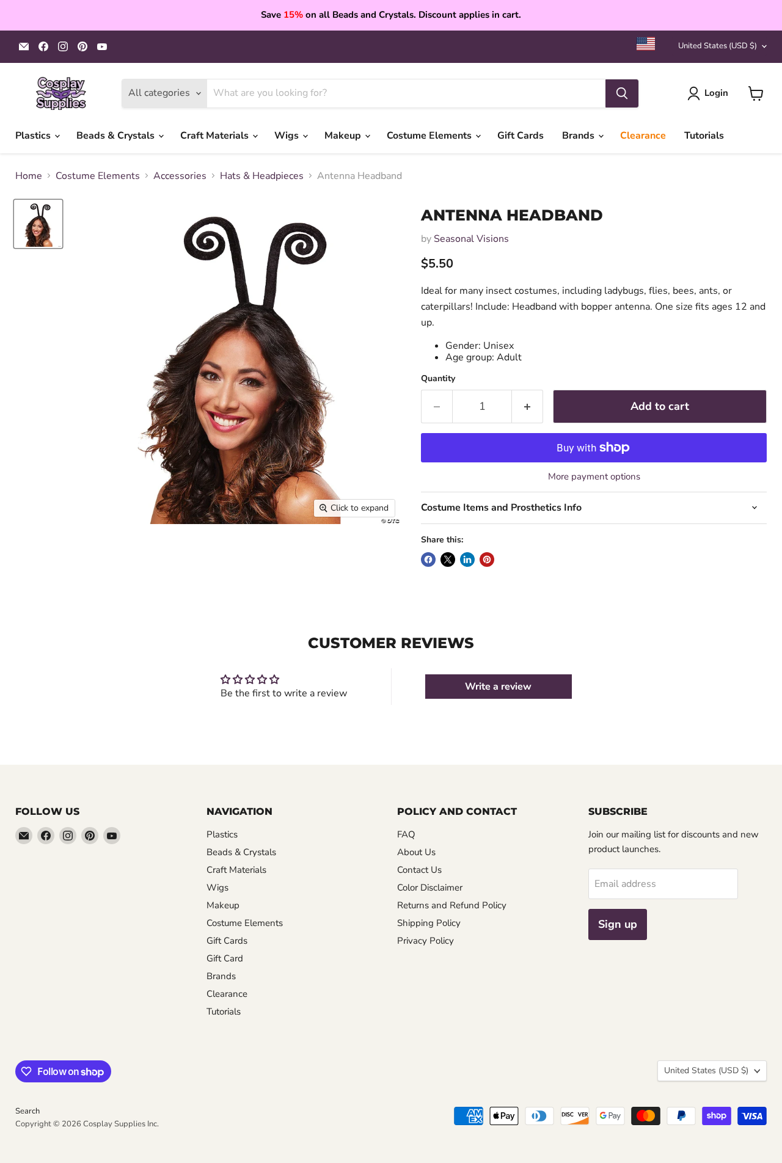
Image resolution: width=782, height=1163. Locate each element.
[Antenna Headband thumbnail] (38, 224)
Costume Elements (430, 135)
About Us (416, 852)
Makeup (344, 135)
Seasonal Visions (471, 239)
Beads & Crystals (116, 135)
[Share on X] (447, 559)
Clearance (643, 135)
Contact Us (419, 870)
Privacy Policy (425, 941)
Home (28, 175)
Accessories (179, 175)
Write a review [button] (498, 686)
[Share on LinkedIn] (467, 559)
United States (717, 45)
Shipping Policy (429, 923)
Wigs (287, 135)
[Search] (621, 93)
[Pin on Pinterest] (487, 559)
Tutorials (704, 135)
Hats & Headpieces (262, 175)
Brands (579, 135)
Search (27, 1111)
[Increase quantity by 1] (527, 406)
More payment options (594, 477)
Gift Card (224, 958)
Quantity (438, 379)
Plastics (34, 135)
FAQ (406, 834)
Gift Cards (520, 135)
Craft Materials (215, 135)
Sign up (617, 924)
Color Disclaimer (429, 887)
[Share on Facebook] (428, 559)
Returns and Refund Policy (451, 905)
